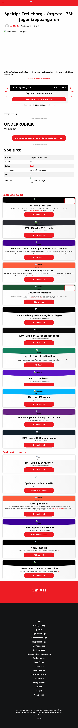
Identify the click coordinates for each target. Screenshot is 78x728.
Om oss (39, 621)
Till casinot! (39, 555)
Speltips (39, 629)
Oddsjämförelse (34, 79)
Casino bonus (39, 658)
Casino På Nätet (39, 674)
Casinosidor (39, 678)
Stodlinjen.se (33, 210)
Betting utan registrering (39, 654)
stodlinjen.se (32, 275)
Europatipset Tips (39, 637)
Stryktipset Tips (39, 633)
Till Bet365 (39, 365)
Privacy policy (39, 625)
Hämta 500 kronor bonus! (39, 99)
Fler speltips (45, 79)
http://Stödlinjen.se (51, 253)
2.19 (50, 93)
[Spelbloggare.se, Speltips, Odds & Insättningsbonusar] (39, 3)
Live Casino (39, 666)
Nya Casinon (39, 670)
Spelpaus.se (39, 210)
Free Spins (39, 662)
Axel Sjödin (14, 26)
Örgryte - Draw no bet (37, 93)
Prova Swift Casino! (39, 490)
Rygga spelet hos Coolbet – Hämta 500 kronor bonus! (39, 138)
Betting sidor (39, 646)
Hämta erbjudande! (39, 534)
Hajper (39, 691)
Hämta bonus (39, 302)
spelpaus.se (39, 275)
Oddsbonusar (39, 650)
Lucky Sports (39, 682)
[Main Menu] (3, 3)
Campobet (39, 695)
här (68, 275)
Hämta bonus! (39, 215)
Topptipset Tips (39, 642)
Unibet (39, 686)
